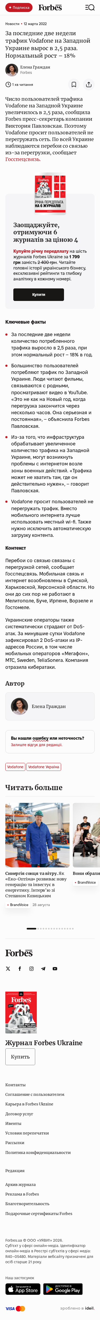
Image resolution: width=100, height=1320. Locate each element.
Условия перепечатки (27, 1133)
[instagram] (31, 969)
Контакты (15, 1084)
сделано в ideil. (77, 1308)
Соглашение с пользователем (34, 1094)
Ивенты (13, 1123)
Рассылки (14, 1142)
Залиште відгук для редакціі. (36, 745)
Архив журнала (20, 1184)
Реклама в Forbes (22, 1194)
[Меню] (90, 7)
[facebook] (20, 969)
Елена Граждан (35, 67)
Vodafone (15, 767)
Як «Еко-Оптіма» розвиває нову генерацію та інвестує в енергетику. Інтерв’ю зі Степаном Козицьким (36, 884)
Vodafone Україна (43, 767)
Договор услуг (19, 1114)
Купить (20, 1057)
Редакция (15, 1170)
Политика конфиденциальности (38, 1152)
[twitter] (8, 969)
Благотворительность (27, 1203)
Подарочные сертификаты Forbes (38, 1213)
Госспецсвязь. (23, 159)
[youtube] (55, 969)
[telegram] (43, 969)
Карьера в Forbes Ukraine (29, 1104)
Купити (38, 294)
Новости (12, 24)
